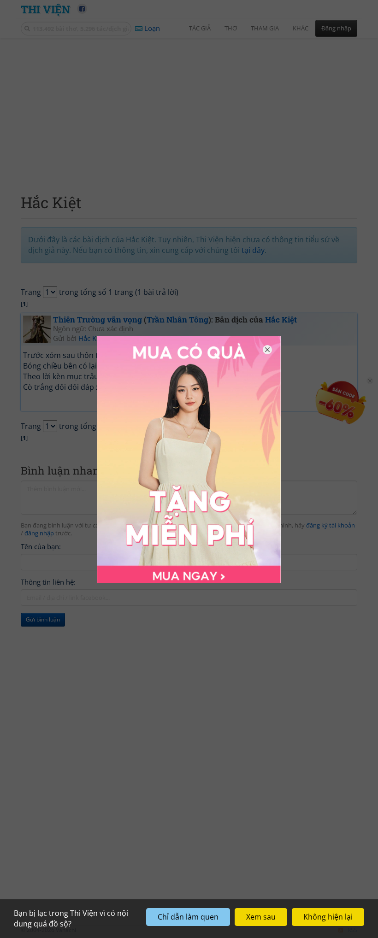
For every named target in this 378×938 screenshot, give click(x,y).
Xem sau (261, 917)
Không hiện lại (328, 917)
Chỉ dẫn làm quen (188, 917)
